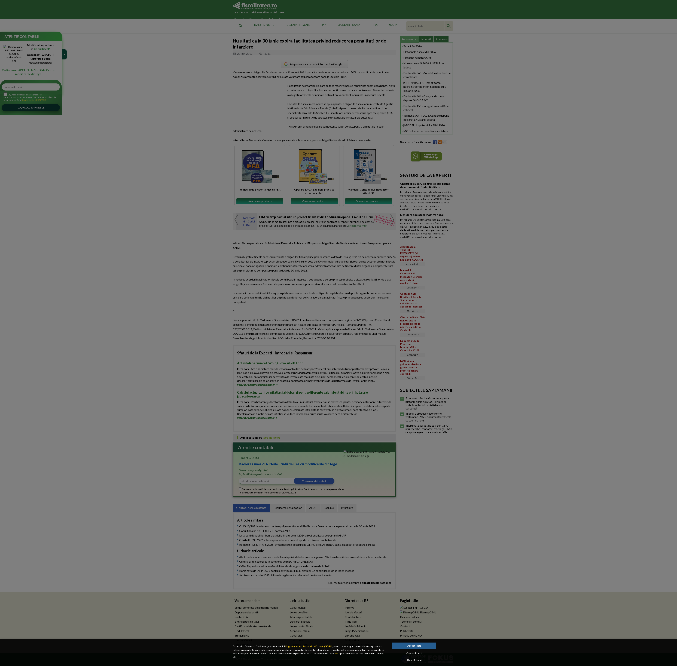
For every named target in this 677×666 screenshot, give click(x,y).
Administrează (414, 653)
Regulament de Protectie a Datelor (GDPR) (309, 646)
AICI (337, 653)
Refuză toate (414, 660)
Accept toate (414, 645)
